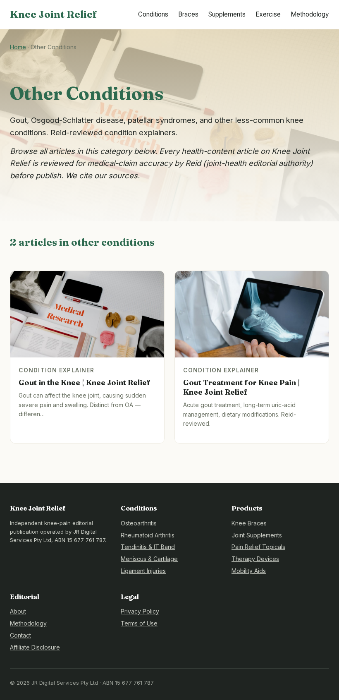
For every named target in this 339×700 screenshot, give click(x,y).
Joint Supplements (257, 535)
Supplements (227, 14)
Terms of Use (139, 623)
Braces (188, 14)
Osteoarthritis (139, 523)
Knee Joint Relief (53, 14)
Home (18, 46)
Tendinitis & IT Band (148, 546)
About (18, 611)
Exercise (268, 14)
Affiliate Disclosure (35, 647)
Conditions (153, 14)
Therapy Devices (255, 558)
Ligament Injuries (143, 570)
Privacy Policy (140, 611)
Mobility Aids (249, 570)
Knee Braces (249, 523)
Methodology (310, 14)
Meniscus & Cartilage (149, 558)
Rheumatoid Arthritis (147, 535)
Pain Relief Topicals (258, 546)
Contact (20, 635)
